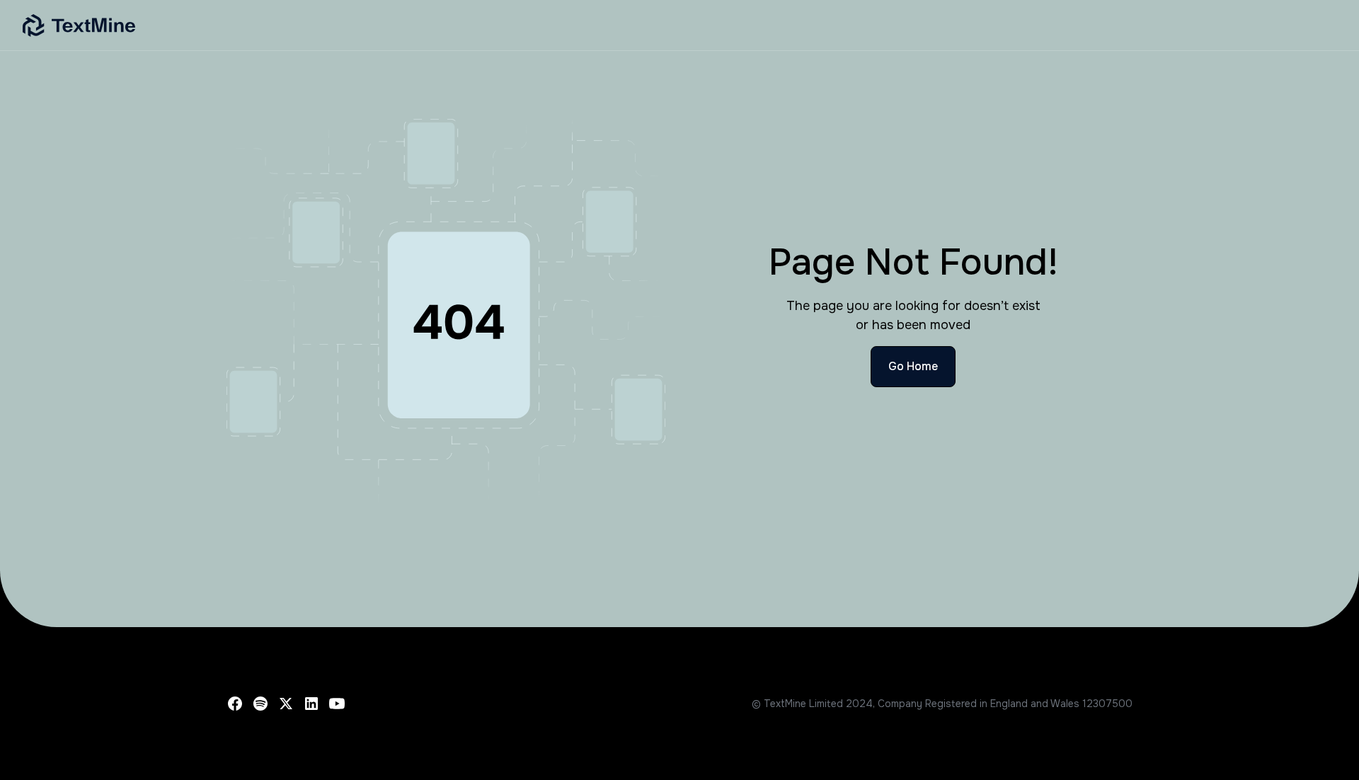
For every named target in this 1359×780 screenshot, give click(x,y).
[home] (433, 25)
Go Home (913, 366)
